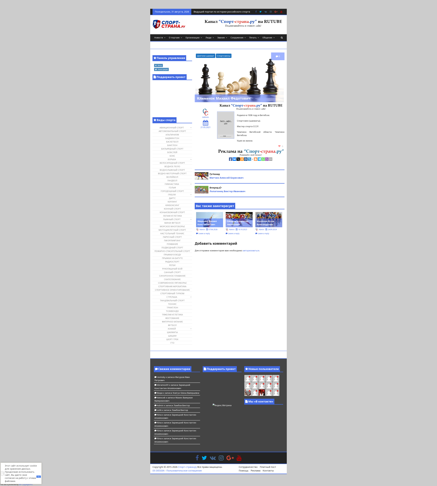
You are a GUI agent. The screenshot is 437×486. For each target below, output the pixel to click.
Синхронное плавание (172, 275)
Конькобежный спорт (172, 212)
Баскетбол (172, 141)
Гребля (172, 194)
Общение (267, 37)
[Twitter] (204, 457)
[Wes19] (248, 392)
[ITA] (255, 392)
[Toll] (276, 378)
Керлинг (172, 201)
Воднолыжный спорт (172, 170)
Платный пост (268, 466)
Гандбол (172, 180)
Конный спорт (172, 208)
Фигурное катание (172, 321)
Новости (158, 37)
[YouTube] (239, 457)
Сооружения (237, 37)
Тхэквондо (172, 311)
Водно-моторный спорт (172, 173)
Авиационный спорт (172, 127)
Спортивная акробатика (172, 286)
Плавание (172, 244)
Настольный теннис (172, 233)
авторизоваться (251, 250)
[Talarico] (269, 378)
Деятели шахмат (205, 55)
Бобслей (172, 152)
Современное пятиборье (172, 282)
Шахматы (172, 332)
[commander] (276, 385)
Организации (192, 37)
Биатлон (172, 145)
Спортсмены (223, 55)
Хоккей (172, 328)
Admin (205, 117)
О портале (174, 37)
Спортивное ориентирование (172, 290)
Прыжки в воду (172, 254)
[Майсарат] (262, 392)
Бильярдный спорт (172, 148)
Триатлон (172, 307)
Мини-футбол (172, 222)
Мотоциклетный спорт (172, 230)
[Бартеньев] (269, 392)
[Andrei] (276, 392)
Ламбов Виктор (182, 405)
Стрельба (171, 297)
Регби (172, 265)
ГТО (172, 342)
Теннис (172, 304)
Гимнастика (172, 184)
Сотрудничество (248, 466)
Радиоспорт (172, 261)
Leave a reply (204, 233)
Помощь (243, 470)
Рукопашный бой (172, 268)
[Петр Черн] (248, 385)
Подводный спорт (172, 247)
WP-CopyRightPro (26, 484)
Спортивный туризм (172, 293)
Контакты (268, 470)
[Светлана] (269, 385)
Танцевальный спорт (172, 300)
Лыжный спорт (172, 219)
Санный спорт (172, 272)
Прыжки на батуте (172, 258)
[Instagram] (221, 457)
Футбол (172, 325)
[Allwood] (248, 378)
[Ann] (255, 385)
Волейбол (172, 177)
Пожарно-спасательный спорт (172, 251)
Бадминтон (172, 138)
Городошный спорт (172, 191)
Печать (253, 37)
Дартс (172, 198)
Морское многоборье (172, 226)
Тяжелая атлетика (172, 314)
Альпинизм (172, 134)
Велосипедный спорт (172, 163)
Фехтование (172, 318)
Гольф (172, 187)
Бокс (172, 155)
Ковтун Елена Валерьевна (186, 393)
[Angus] (262, 378)
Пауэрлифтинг (172, 240)
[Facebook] (197, 457)
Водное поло (172, 166)
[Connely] (262, 385)
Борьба (172, 159)
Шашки (172, 335)
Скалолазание (172, 279)
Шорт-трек (172, 339)
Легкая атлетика (172, 215)
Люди (208, 37)
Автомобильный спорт (172, 131)
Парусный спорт (172, 237)
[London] (255, 378)
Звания (221, 37)
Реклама (255, 470)
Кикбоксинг (172, 205)
